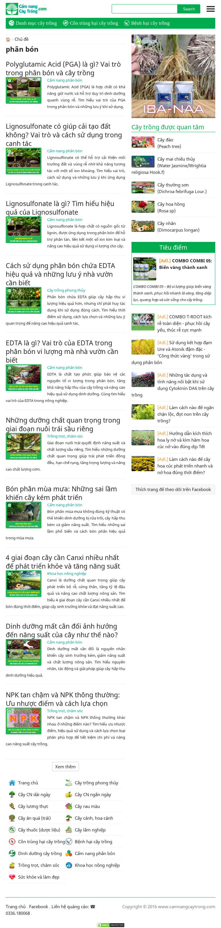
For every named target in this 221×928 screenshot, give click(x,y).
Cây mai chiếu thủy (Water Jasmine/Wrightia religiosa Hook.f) (169, 165)
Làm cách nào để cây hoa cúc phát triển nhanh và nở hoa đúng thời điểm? (185, 465)
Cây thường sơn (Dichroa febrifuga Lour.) (182, 188)
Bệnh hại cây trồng (150, 23)
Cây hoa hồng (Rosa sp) (171, 207)
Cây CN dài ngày (33, 794)
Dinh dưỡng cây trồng (39, 853)
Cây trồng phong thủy (66, 290)
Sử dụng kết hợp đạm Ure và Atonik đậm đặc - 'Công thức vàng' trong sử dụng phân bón (172, 352)
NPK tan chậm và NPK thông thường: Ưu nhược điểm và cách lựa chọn (63, 699)
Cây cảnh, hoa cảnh (93, 818)
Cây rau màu (87, 806)
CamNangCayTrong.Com (37, 9)
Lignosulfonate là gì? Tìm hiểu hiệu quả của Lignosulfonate (60, 207)
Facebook (38, 906)
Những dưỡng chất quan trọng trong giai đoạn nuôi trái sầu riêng (63, 424)
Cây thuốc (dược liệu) (38, 830)
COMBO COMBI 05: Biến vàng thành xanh (185, 264)
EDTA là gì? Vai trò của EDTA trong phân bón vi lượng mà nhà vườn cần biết (62, 351)
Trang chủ (27, 782)
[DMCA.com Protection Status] (110, 925)
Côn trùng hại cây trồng (94, 23)
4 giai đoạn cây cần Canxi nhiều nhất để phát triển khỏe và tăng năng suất (63, 561)
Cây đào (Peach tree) (169, 143)
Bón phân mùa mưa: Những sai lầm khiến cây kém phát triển (61, 493)
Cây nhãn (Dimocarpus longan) (178, 226)
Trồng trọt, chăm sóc (65, 436)
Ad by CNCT (206, 38)
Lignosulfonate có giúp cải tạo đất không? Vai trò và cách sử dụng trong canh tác (64, 135)
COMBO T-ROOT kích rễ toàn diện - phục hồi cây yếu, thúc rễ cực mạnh (184, 323)
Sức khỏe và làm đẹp (38, 877)
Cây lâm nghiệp (90, 830)
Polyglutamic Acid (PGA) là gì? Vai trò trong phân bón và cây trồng (63, 68)
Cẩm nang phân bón (64, 80)
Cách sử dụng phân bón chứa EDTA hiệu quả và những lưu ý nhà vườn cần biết (60, 274)
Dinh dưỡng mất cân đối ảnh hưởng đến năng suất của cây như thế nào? (62, 630)
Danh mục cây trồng (36, 23)
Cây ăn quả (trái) (34, 818)
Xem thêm (65, 766)
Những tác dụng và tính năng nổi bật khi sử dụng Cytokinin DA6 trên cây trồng (173, 385)
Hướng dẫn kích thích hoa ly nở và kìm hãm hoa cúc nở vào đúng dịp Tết (184, 439)
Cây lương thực (32, 806)
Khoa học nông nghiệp (66, 573)
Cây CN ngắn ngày (92, 794)
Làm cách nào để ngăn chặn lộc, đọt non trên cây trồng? (185, 414)
